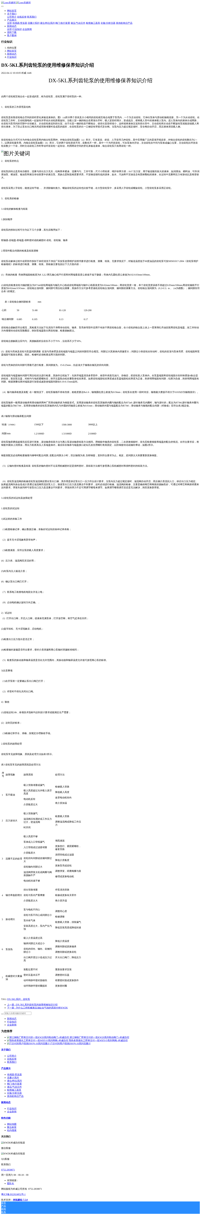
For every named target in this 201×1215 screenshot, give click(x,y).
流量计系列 (13, 1077)
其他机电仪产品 (15, 1096)
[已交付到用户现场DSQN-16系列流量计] (28, 1043)
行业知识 (11, 57)
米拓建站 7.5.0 (20, 1200)
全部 (9, 23)
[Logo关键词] (100, 2)
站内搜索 (11, 1130)
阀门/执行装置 (14, 1084)
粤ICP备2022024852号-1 (13, 1194)
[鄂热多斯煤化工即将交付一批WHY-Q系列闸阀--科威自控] (38, 1040)
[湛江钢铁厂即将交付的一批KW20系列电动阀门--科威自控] (38, 1037)
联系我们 (11, 1062)
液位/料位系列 (14, 1080)
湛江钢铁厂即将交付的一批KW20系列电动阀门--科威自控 (99, 1037)
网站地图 (11, 1124)
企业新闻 (11, 1025)
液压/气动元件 (14, 1087)
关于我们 (6, 1049)
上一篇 (32, 1004)
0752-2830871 (8, 1169)
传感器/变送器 (14, 1074)
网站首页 (11, 10)
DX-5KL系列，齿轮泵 (18, 999)
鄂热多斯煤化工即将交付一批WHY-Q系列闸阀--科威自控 (98, 1040)
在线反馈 (11, 1059)
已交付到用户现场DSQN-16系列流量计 (70, 1043)
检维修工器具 (14, 1090)
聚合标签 (11, 1127)
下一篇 (37, 1007)
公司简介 (11, 1056)
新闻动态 (11, 54)
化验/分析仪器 (14, 1093)
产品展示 (6, 1068)
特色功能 (6, 1118)
